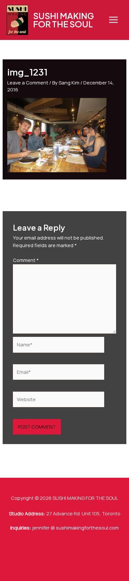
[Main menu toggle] (113, 20)
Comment (26, 260)
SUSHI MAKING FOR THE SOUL (63, 20)
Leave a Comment (27, 82)
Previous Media (65, 192)
